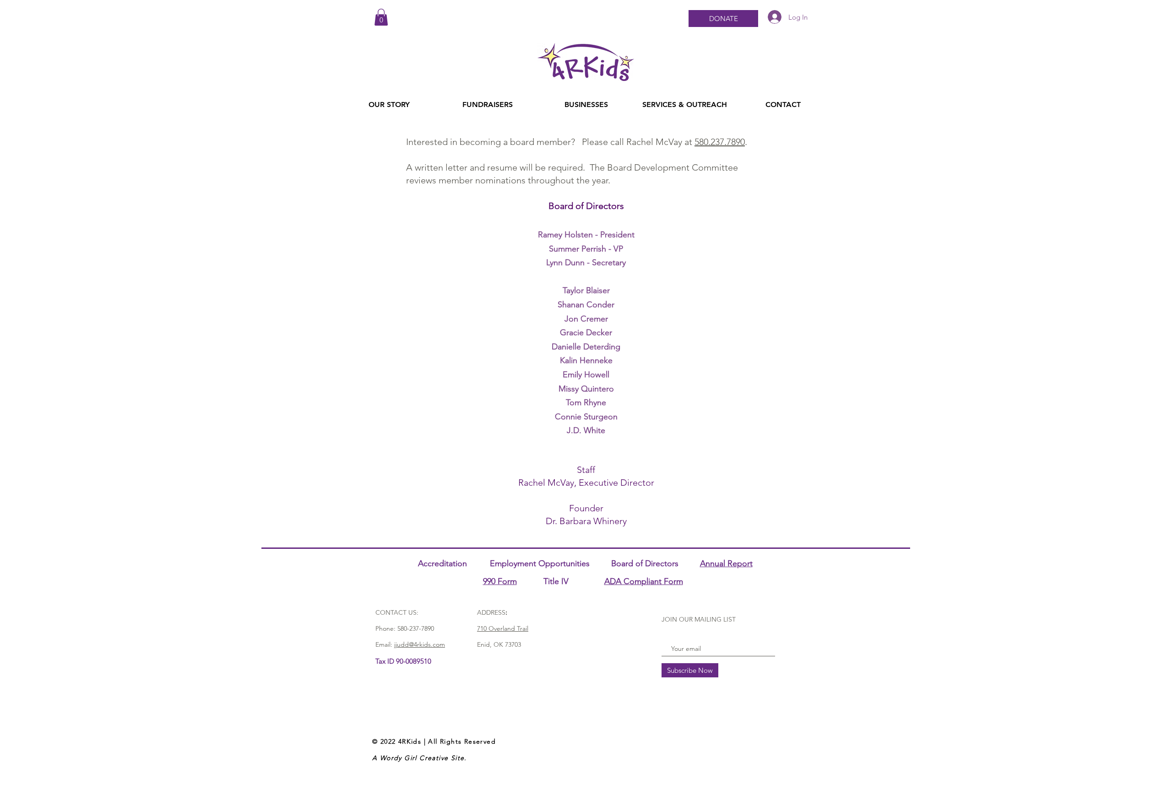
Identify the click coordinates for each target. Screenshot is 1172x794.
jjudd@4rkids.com (419, 644)
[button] (381, 17)
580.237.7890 (720, 141)
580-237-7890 (415, 628)
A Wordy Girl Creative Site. (419, 758)
